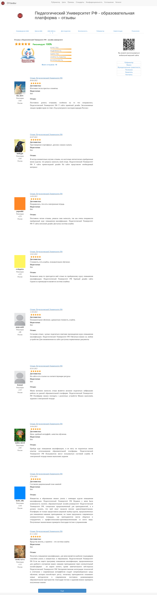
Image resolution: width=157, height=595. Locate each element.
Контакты (129, 74)
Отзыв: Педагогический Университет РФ (46, 78)
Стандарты (80, 2)
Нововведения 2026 (22, 31)
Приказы (71, 2)
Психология (135, 31)
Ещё (62, 591)
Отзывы (11, 3)
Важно (129, 65)
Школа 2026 (38, 31)
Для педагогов (65, 31)
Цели (64, 2)
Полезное (129, 69)
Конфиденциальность (94, 2)
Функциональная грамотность (129, 67)
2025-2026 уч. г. (52, 32)
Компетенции (118, 31)
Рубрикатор (55, 2)
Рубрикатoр (129, 62)
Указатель (129, 72)
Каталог (118, 2)
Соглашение (109, 2)
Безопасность (82, 31)
